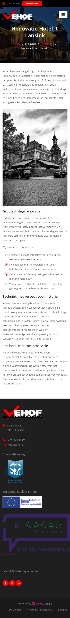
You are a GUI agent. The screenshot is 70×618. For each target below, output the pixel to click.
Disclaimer (15, 609)
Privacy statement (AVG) (40, 609)
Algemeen (47, 43)
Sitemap (62, 609)
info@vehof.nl (16, 445)
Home (16, 43)
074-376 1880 (13, 3)
